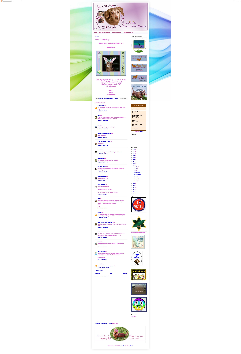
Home (95, 32)
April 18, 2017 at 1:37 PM (102, 247)
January (135, 180)
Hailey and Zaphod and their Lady (104, 133)
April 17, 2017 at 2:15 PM (102, 237)
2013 (134, 189)
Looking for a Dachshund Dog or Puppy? (104, 323)
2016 (134, 183)
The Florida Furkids (101, 251)
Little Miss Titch (101, 158)
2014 (134, 187)
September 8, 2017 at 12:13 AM (103, 267)
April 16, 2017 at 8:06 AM (103, 120)
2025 (134, 149)
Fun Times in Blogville (104, 32)
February (136, 179)
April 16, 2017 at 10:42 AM (103, 162)
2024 (134, 151)
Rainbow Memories (128, 32)
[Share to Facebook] (124, 98)
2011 (134, 193)
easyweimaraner (101, 105)
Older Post (125, 273)
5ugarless (122, 345)
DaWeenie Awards (116, 32)
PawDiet (141, 131)
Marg (99, 115)
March (135, 177)
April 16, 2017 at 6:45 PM (102, 180)
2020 (134, 159)
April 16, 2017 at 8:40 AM (103, 129)
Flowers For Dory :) (137, 172)
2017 (134, 165)
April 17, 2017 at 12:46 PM (103, 227)
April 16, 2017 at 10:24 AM (103, 145)
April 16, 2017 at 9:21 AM (102, 137)
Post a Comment (99, 270)
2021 (134, 157)
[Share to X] (123, 98)
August (135, 168)
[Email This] (121, 98)
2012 (134, 191)
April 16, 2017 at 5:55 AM (102, 111)
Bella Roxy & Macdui (102, 166)
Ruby (99, 198)
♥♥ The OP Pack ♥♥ (101, 184)
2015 (134, 185)
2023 (134, 153)
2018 (134, 163)
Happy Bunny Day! (137, 174)
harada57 (100, 264)
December (136, 167)
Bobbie (99, 241)
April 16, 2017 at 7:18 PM (102, 194)
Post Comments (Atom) (104, 276)
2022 (134, 155)
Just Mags (100, 212)
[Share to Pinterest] (125, 98)
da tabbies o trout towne (103, 232)
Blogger (131, 345)
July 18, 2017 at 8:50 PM (102, 259)
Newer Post (97, 273)
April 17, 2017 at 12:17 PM (102, 217)
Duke (99, 125)
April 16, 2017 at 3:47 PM (102, 172)
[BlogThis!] (122, 98)
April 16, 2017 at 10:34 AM (103, 153)
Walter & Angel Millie (102, 176)
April (135, 170)
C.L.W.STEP (100, 150)
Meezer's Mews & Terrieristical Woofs (105, 222)
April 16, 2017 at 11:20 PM (103, 208)
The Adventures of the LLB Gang (104, 141)
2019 (134, 161)
